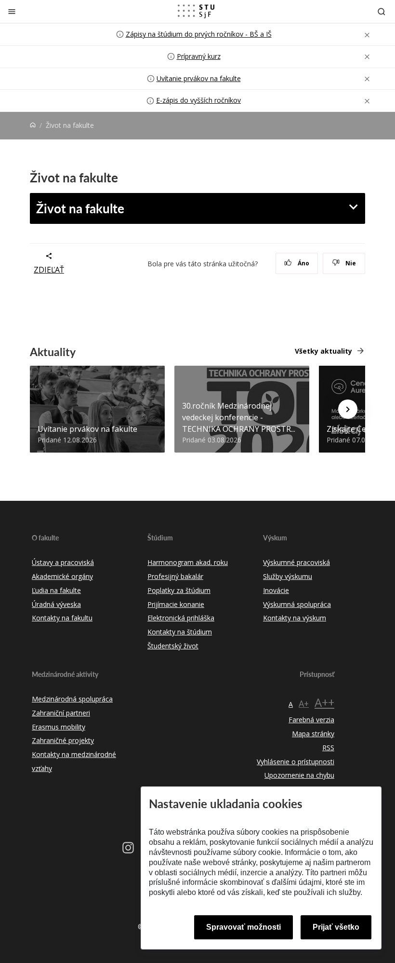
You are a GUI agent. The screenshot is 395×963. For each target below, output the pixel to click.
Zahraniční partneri (61, 712)
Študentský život (172, 645)
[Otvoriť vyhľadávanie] (381, 11)
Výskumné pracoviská (296, 562)
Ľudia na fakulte (56, 590)
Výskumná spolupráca (297, 604)
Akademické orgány (62, 576)
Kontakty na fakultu (62, 617)
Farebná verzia (311, 719)
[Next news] (347, 409)
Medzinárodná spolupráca (72, 698)
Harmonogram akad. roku (187, 562)
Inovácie (276, 590)
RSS (328, 747)
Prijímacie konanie (175, 604)
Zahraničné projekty (63, 740)
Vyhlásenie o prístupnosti (295, 761)
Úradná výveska (56, 604)
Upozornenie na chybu (299, 775)
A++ (324, 702)
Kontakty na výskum (294, 617)
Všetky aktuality (323, 351)
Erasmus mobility (58, 726)
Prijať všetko (336, 927)
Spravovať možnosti (243, 927)
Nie (350, 263)
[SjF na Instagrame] (128, 848)
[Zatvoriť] (12, 11)
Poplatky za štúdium (179, 590)
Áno (302, 263)
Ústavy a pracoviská (63, 562)
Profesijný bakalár (175, 576)
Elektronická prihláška (180, 617)
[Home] (33, 125)
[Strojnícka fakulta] (196, 11)
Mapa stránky (313, 733)
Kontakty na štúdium (179, 631)
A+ (304, 703)
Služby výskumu (287, 576)
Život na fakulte (80, 208)
